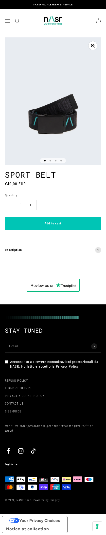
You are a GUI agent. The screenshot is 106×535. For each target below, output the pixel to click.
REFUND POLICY (16, 380)
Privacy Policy (67, 366)
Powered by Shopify (47, 500)
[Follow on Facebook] (8, 451)
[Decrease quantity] (11, 205)
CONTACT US (14, 403)
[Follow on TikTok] (33, 451)
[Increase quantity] (30, 205)
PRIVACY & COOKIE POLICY (24, 396)
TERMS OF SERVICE (19, 388)
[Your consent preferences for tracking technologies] (97, 526)
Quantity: (11, 195)
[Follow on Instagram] (21, 451)
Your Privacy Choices (39, 520)
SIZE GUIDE (13, 411)
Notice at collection (27, 528)
